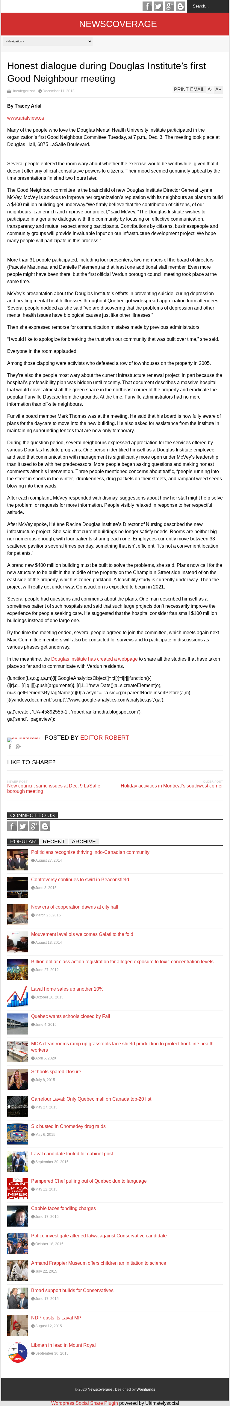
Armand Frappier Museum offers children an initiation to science (98, 1263)
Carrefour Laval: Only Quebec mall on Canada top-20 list (91, 1099)
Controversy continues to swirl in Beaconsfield (80, 879)
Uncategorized (23, 91)
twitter (158, 6)
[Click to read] (17, 859)
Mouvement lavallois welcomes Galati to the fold (82, 934)
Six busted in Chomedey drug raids (68, 1126)
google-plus (169, 6)
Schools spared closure (56, 1071)
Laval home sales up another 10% (67, 989)
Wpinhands (146, 1389)
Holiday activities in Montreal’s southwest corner (172, 785)
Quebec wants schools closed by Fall (70, 1016)
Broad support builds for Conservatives (72, 1290)
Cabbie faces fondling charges (63, 1208)
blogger (180, 6)
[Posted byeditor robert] (26, 737)
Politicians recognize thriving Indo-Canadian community (90, 852)
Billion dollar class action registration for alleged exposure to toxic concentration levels (122, 961)
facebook (147, 6)
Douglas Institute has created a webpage (94, 659)
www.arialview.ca (25, 118)
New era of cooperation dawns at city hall (74, 906)
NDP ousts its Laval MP (56, 1317)
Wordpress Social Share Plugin (85, 1403)
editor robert (104, 737)
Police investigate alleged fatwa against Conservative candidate (99, 1235)
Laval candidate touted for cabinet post (72, 1153)
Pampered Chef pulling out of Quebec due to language (89, 1181)
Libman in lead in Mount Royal (63, 1345)
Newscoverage (118, 24)
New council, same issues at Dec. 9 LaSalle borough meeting (53, 788)
